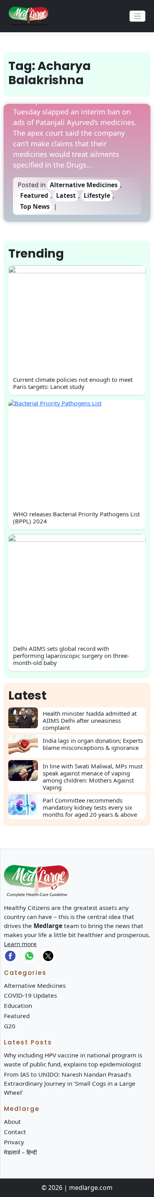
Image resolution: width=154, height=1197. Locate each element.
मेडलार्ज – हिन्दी (20, 1152)
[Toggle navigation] (138, 16)
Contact (15, 1132)
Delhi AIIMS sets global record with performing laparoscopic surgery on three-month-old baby (71, 656)
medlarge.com (91, 1187)
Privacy (14, 1142)
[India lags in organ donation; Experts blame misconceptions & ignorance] (25, 745)
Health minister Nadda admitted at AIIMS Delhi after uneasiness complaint (90, 720)
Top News (35, 206)
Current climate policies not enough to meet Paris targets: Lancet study (73, 383)
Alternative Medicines (84, 184)
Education (18, 1005)
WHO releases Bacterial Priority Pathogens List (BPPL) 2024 (76, 517)
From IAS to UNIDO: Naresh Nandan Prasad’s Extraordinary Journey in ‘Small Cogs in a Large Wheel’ (69, 1083)
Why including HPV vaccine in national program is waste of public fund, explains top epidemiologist (73, 1059)
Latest (66, 195)
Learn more (20, 944)
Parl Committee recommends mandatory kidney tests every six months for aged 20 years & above (90, 807)
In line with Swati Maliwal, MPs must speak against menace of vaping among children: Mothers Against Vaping (93, 776)
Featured (34, 195)
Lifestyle (97, 195)
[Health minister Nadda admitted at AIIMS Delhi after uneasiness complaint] (25, 717)
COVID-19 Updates (30, 995)
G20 (9, 1026)
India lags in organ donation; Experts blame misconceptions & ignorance (93, 744)
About (12, 1121)
